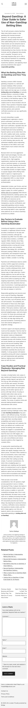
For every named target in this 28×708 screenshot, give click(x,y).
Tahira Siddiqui (19, 13)
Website (4, 656)
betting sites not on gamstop (9, 192)
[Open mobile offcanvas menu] (26, 4)
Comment (5, 616)
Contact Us (4, 691)
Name (4, 640)
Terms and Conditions (7, 697)
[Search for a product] (2, 4)
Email (4, 648)
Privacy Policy (5, 694)
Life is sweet (14, 4)
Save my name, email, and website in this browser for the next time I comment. (13, 666)
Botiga (3, 705)
